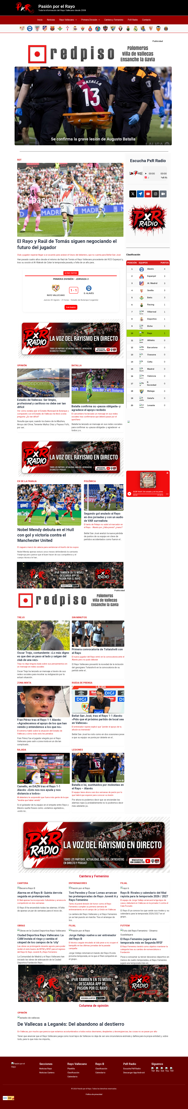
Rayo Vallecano (66, 19)
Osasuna (151, 354)
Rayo (149, 333)
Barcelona (152, 347)
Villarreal (151, 312)
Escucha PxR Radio (132, 1069)
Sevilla (150, 290)
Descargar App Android (134, 1073)
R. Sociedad (151, 383)
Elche (150, 326)
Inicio (40, 19)
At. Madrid (152, 283)
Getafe (150, 398)
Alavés (150, 269)
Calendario (72, 1077)
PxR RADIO (71, 307)
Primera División (89, 19)
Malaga (151, 391)
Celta (149, 362)
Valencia (151, 376)
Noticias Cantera (46, 1073)
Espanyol (151, 276)
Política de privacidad (94, 1094)
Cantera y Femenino (113, 19)
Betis (149, 297)
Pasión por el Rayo (56, 6)
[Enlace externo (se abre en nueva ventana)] (94, 54)
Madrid (150, 369)
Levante (151, 405)
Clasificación (73, 1073)
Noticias (51, 19)
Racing (150, 304)
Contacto (146, 19)
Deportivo (152, 319)
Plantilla (71, 1069)
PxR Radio (133, 19)
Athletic (151, 340)
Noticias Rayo (45, 1069)
